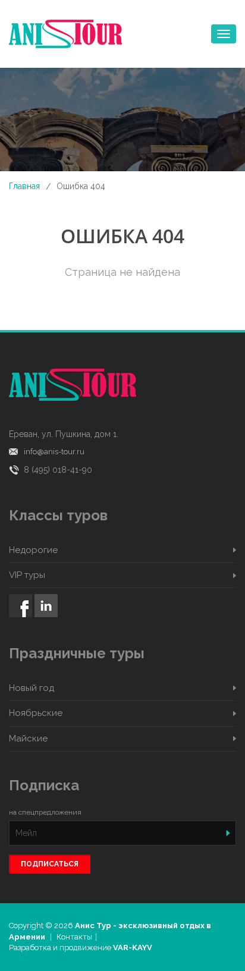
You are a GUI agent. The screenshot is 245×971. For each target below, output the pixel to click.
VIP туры (27, 575)
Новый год (31, 688)
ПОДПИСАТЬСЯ (49, 864)
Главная (24, 186)
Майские (28, 738)
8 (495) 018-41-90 (58, 469)
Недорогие (33, 550)
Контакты (74, 936)
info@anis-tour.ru (54, 451)
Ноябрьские (35, 713)
